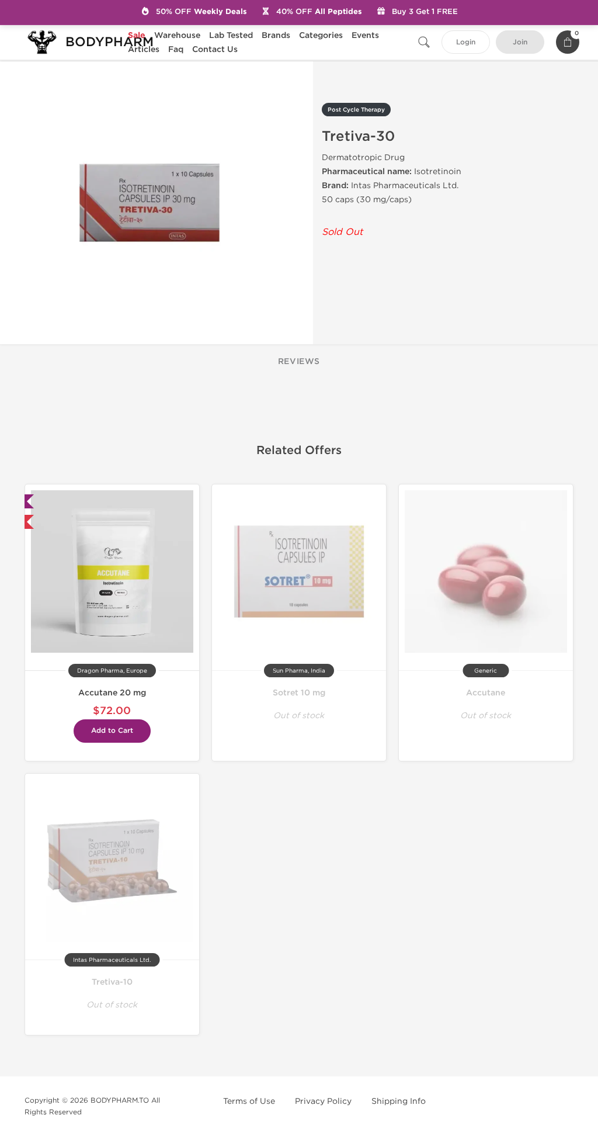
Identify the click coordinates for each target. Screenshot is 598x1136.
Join (520, 42)
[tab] (299, 362)
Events (365, 35)
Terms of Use (249, 1101)
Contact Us (215, 49)
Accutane (485, 693)
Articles (143, 49)
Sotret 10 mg (299, 693)
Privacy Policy (323, 1101)
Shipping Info (398, 1101)
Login (465, 42)
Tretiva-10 (112, 982)
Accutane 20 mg (112, 693)
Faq (175, 49)
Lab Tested (231, 35)
